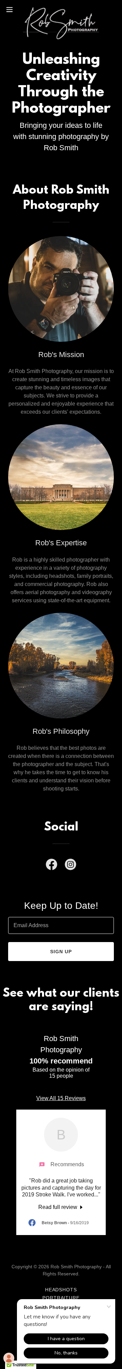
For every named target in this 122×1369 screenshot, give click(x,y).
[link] (61, 9)
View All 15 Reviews (61, 1098)
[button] (11, 9)
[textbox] (61, 925)
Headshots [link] (61, 1289)
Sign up (61, 951)
